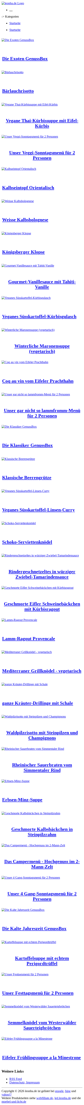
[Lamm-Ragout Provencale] (19, 620)
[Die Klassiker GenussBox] (19, 426)
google (59, 1091)
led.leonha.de (63, 1098)
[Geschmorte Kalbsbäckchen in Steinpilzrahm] (31, 813)
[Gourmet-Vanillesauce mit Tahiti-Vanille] (28, 265)
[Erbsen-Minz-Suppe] (15, 781)
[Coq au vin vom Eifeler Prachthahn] (25, 362)
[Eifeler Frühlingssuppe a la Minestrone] (27, 1038)
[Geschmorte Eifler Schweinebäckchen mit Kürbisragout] (37, 587)
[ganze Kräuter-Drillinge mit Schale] (25, 684)
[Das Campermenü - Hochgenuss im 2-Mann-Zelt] (33, 845)
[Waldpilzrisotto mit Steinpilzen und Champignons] (34, 716)
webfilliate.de (44, 1098)
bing (68, 1091)
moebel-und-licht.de (14, 1101)
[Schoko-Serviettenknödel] (19, 523)
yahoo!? (7, 1094)
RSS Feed (15, 1079)
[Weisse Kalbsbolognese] (18, 201)
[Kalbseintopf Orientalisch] (19, 168)
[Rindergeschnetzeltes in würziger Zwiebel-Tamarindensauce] (40, 555)
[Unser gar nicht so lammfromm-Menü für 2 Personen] (36, 394)
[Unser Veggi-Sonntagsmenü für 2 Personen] (30, 136)
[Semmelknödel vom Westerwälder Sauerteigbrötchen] (36, 1006)
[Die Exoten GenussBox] (18, 40)
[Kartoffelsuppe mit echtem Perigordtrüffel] (29, 942)
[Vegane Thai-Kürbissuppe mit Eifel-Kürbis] (30, 104)
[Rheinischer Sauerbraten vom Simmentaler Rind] (33, 748)
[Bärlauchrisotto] (12, 72)
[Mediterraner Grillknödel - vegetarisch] (27, 652)
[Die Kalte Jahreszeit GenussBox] (23, 909)
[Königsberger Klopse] (16, 233)
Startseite (15, 23)
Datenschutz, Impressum (24, 1082)
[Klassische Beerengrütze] (18, 459)
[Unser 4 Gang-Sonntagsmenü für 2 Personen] (31, 877)
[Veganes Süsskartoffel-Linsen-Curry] (25, 491)
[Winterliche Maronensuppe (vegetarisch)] (28, 330)
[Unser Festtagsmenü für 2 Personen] (25, 974)
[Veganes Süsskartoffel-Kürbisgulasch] (26, 297)
